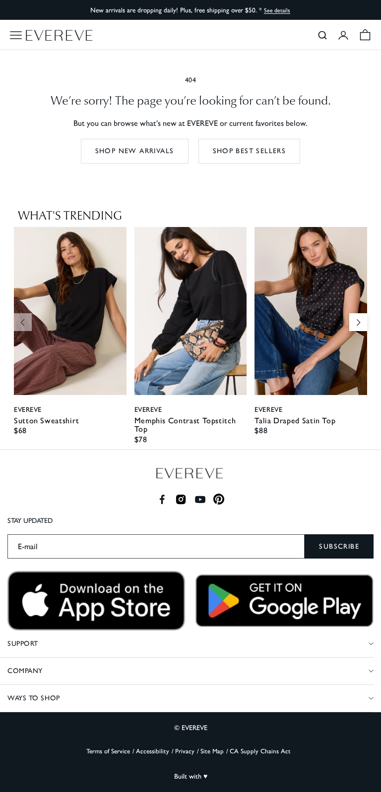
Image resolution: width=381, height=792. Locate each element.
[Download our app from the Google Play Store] (284, 600)
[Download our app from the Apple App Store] (96, 600)
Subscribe (339, 546)
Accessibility (152, 751)
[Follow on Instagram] (181, 499)
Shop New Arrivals (134, 151)
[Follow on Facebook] (162, 499)
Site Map (212, 751)
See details (277, 10)
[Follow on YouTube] (200, 499)
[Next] (358, 322)
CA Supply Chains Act (260, 751)
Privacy (184, 751)
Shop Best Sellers (249, 151)
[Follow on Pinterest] (219, 499)
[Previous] (23, 322)
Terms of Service (108, 751)
